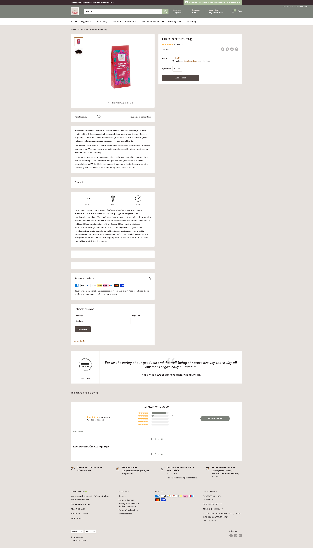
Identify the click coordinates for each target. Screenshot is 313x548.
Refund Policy (80, 341)
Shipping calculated (192, 61)
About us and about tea (151, 21)
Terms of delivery (126, 500)
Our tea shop (101, 21)
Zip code (136, 316)
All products (83, 30)
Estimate (82, 329)
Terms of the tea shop (128, 510)
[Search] (165, 11)
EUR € (88, 531)
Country (79, 316)
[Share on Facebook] (222, 49)
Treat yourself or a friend (122, 21)
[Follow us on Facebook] (231, 535)
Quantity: (166, 69)
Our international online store (295, 7)
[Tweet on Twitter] (232, 49)
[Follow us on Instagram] (235, 535)
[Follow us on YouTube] (240, 535)
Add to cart (180, 78)
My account (215, 12)
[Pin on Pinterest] (227, 49)
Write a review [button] (215, 418)
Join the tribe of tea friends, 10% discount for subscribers (214, 2)
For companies (174, 21)
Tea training (190, 21)
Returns (122, 496)
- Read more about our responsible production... (171, 374)
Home (73, 30)
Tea (72, 21)
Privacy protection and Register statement (129, 505)
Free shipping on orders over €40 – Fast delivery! (92, 2)
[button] (168, 44)
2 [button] (155, 439)
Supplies (85, 21)
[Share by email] (236, 49)
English (75, 531)
